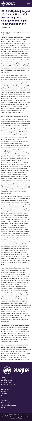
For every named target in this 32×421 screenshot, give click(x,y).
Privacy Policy (25, 417)
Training (4, 394)
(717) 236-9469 (6, 382)
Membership (5, 389)
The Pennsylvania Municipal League (8, 3)
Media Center (5, 403)
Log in (20, 419)
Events (3, 396)
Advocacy (4, 400)
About (3, 407)
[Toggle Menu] (28, 3)
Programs (4, 391)
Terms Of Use (14, 419)
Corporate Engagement (8, 405)
